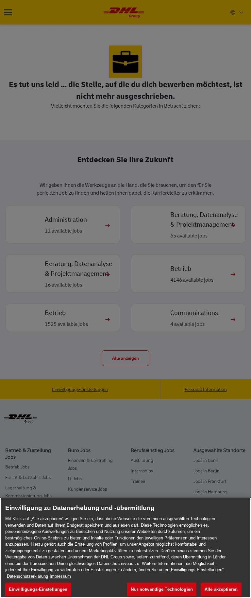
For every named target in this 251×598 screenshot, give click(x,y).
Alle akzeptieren (221, 589)
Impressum (60, 576)
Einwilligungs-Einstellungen (38, 589)
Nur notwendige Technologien (162, 589)
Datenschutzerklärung (27, 576)
